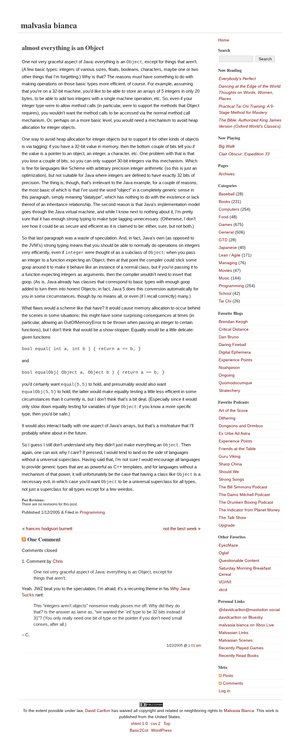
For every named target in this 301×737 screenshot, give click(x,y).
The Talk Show (232, 517)
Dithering (227, 418)
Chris (58, 561)
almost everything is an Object (63, 47)
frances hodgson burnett (49, 528)
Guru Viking (229, 456)
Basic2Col (139, 730)
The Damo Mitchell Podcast (244, 494)
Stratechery (229, 390)
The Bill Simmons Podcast (243, 487)
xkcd (223, 589)
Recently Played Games (241, 648)
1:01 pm (194, 645)
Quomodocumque (235, 382)
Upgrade (227, 525)
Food (223, 216)
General (226, 232)
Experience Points (235, 359)
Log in (224, 690)
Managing (228, 262)
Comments (232, 683)
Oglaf (224, 552)
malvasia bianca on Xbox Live (246, 625)
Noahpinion (229, 367)
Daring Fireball (232, 344)
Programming (92, 512)
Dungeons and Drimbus (241, 425)
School (225, 293)
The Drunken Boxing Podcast (246, 502)
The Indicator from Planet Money (249, 510)
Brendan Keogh (233, 321)
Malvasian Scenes (235, 640)
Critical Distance (234, 329)
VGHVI (225, 582)
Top (166, 723)
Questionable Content (239, 560)
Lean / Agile (229, 255)
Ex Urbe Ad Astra (234, 433)
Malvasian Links (233, 632)
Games (225, 224)
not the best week (180, 528)
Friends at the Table (237, 448)
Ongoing (227, 375)
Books (224, 201)
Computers (229, 209)
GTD (223, 239)
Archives (227, 174)
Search (224, 50)
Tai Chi (225, 301)
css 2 (155, 723)
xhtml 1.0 (139, 723)
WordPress (161, 730)
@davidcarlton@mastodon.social (249, 609)
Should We (229, 471)
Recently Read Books (239, 655)
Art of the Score (233, 410)
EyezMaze (228, 545)
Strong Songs (231, 479)
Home (223, 40)
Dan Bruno (229, 337)
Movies (225, 270)
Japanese (228, 247)
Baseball (227, 194)
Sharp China (230, 464)
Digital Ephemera (235, 352)
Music (224, 278)
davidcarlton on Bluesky (241, 617)
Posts (227, 675)
